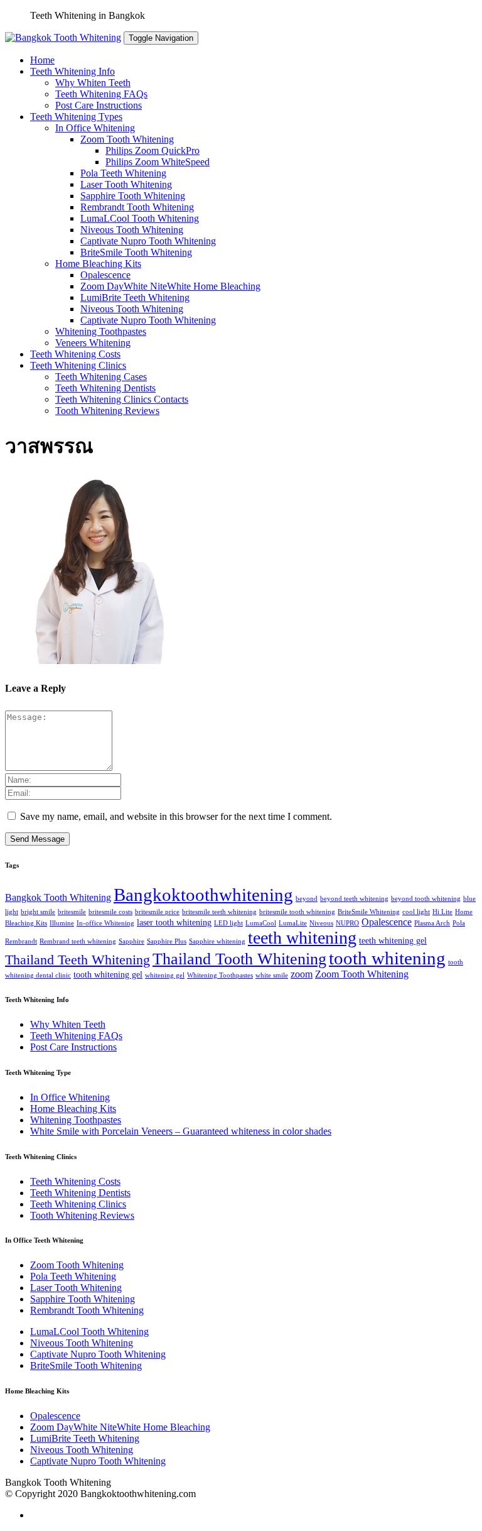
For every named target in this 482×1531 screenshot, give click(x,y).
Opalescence (105, 275)
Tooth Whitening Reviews (107, 410)
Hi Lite (442, 911)
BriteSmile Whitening (369, 911)
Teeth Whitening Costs (75, 354)
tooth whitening (387, 958)
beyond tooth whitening (426, 898)
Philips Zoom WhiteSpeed (157, 161)
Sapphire (131, 941)
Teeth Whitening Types (76, 116)
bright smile (38, 911)
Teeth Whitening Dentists (105, 388)
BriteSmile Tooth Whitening (136, 252)
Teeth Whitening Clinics (78, 365)
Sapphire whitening (217, 941)
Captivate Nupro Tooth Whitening (148, 241)
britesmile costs (110, 911)
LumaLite (293, 923)
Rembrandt (21, 941)
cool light (416, 911)
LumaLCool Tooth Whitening (139, 218)
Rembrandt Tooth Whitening (137, 207)
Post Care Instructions (98, 105)
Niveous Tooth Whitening (131, 229)
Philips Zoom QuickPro (152, 150)
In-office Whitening (105, 923)
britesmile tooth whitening (297, 911)
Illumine (62, 923)
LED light (228, 923)
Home (42, 60)
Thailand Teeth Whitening (77, 959)
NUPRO (347, 923)
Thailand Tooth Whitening (239, 959)
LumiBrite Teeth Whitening (135, 297)
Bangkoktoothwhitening (203, 895)
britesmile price (157, 911)
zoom (302, 974)
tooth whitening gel (107, 974)
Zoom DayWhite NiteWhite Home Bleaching (170, 286)
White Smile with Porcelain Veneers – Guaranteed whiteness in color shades (180, 1131)
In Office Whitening (95, 128)
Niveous (321, 923)
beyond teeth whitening (354, 898)
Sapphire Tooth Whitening (132, 195)
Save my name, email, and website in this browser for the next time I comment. (176, 816)
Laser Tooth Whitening (126, 184)
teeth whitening (302, 937)
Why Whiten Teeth (93, 82)
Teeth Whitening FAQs (101, 94)
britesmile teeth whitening (219, 911)
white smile (271, 975)
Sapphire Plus (166, 941)
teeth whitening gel (393, 940)
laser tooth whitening (174, 922)
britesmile (72, 911)
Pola (459, 923)
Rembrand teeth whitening (78, 941)
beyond (307, 898)
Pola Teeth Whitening (123, 173)
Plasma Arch (432, 923)
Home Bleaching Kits (98, 263)
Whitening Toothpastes (100, 331)
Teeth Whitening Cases (101, 376)
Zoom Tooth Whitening (127, 139)
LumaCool (260, 923)
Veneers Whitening (93, 342)
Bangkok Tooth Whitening (58, 897)
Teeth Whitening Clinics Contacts (121, 399)
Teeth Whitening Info (72, 71)
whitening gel (165, 975)
